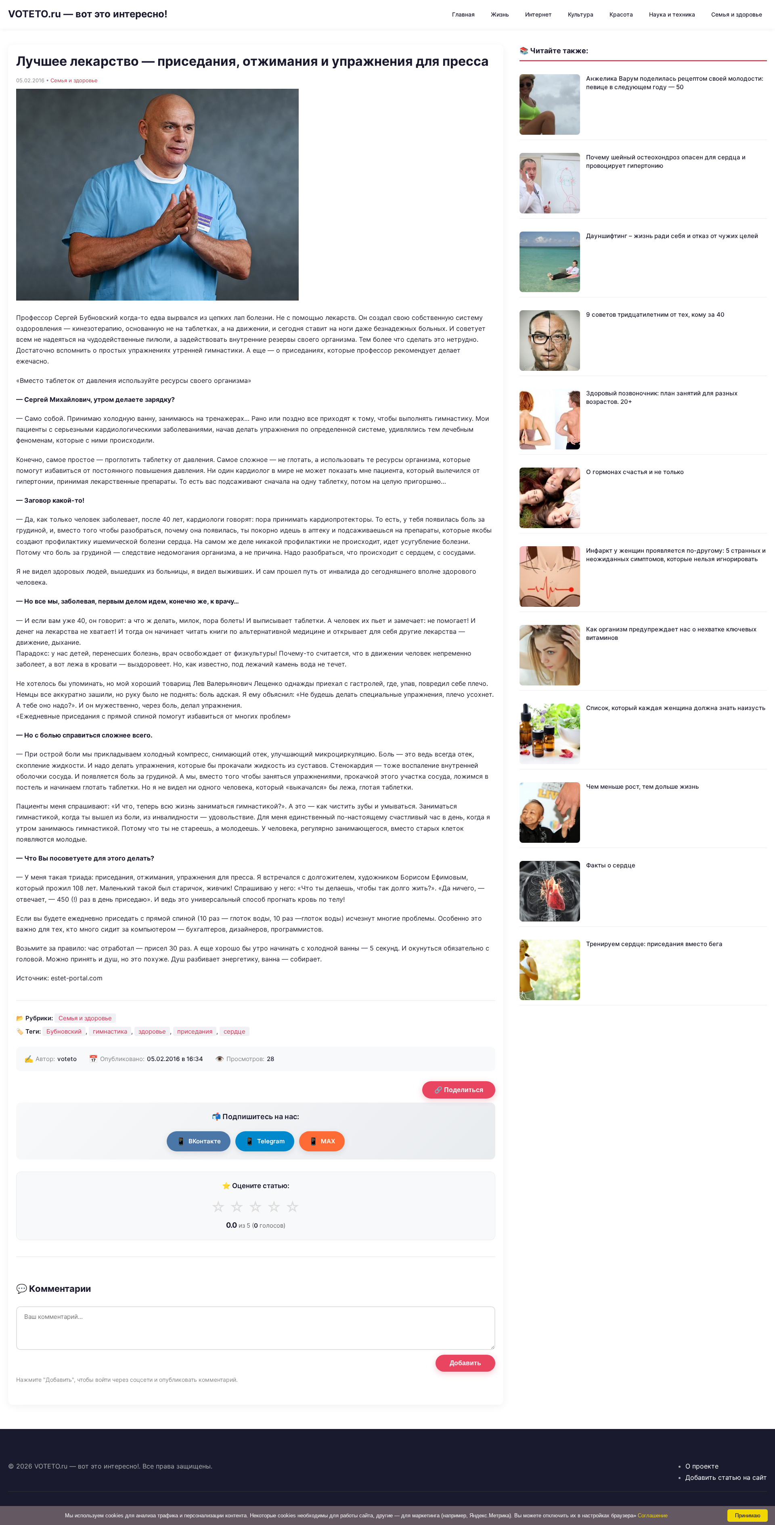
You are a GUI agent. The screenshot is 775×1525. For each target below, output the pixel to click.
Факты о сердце (610, 865)
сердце (234, 1031)
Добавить (465, 1363)
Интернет (538, 14)
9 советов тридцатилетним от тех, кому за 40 (655, 314)
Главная (463, 14)
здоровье (152, 1031)
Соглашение (653, 1515)
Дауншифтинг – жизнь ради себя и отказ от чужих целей (672, 236)
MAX (322, 1141)
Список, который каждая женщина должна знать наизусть (675, 708)
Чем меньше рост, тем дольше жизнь (642, 786)
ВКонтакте (198, 1141)
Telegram (265, 1141)
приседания (194, 1031)
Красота (621, 14)
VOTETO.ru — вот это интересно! (88, 14)
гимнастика (110, 1031)
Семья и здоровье (736, 14)
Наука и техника (672, 14)
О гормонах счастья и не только (635, 472)
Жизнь (500, 14)
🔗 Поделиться (458, 1089)
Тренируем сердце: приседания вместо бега (654, 944)
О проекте (701, 1466)
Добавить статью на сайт (726, 1477)
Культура (580, 14)
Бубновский (64, 1031)
